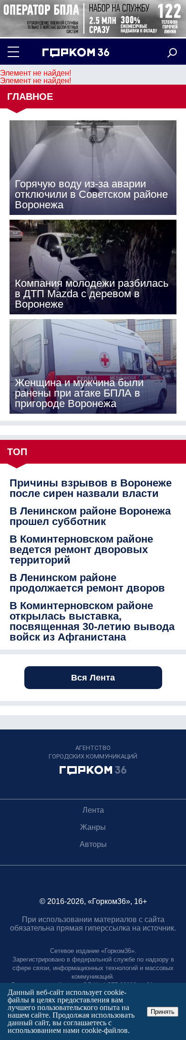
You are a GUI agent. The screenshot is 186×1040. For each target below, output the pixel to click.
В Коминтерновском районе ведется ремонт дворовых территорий (81, 549)
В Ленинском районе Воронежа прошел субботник (90, 516)
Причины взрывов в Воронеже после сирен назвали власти (91, 488)
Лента (93, 810)
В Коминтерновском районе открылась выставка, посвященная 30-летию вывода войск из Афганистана (92, 621)
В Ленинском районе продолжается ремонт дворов (87, 583)
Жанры (93, 827)
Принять (163, 1011)
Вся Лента (93, 677)
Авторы (93, 844)
